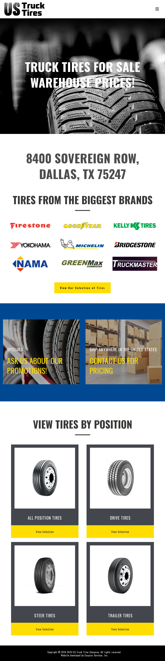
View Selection (45, 531)
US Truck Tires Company (86, 652)
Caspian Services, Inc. (96, 655)
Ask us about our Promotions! (35, 365)
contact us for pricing (114, 365)
